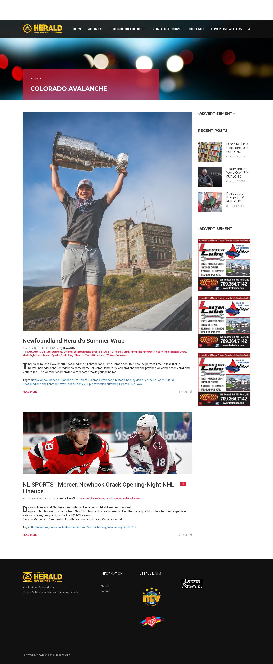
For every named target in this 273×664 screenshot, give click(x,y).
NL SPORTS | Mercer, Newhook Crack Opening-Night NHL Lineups (98, 488)
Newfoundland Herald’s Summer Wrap (74, 340)
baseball (54, 380)
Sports (55, 355)
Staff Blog (67, 355)
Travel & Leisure (94, 355)
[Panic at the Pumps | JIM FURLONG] (210, 201)
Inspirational (171, 351)
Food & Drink (122, 351)
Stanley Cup (83, 384)
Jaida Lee (142, 380)
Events (96, 351)
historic (120, 380)
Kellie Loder (157, 380)
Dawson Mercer (86, 527)
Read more (30, 391)
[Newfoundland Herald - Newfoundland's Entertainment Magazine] (45, 28)
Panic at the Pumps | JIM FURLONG (235, 197)
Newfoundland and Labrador (40, 384)
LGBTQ (169, 380)
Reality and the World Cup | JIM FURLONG (237, 172)
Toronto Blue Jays (130, 384)
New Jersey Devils (119, 527)
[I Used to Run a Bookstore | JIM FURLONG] (210, 151)
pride (71, 384)
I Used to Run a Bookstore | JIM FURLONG (237, 148)
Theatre (79, 355)
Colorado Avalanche (101, 380)
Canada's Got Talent (74, 380)
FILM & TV (107, 351)
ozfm (63, 384)
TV (107, 355)
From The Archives (142, 351)
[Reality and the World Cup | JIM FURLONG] (210, 176)
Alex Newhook (39, 380)
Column (67, 351)
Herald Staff (70, 348)
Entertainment (82, 351)
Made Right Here (32, 355)
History (158, 351)
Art (30, 351)
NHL (134, 527)
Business (57, 351)
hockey (130, 380)
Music (46, 355)
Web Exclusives (119, 355)
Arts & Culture (41, 351)
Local (183, 351)
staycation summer (104, 384)
